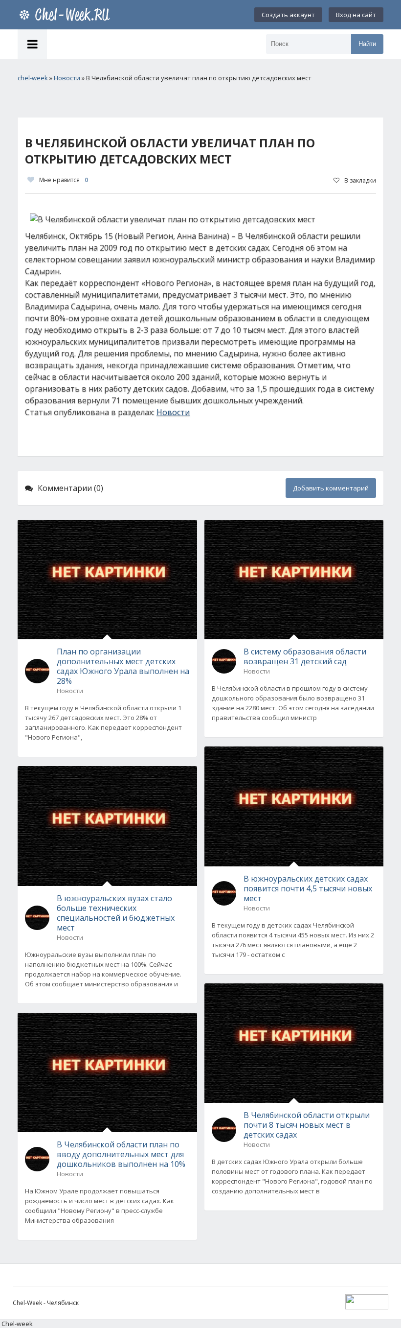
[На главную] (66, 14)
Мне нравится (63, 180)
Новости (173, 412)
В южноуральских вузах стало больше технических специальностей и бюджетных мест (116, 912)
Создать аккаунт (288, 14)
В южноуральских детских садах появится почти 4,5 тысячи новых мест (308, 888)
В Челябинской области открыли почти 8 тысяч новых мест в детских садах (307, 1125)
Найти (367, 43)
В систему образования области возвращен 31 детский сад (305, 656)
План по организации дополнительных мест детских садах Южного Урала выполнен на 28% (123, 666)
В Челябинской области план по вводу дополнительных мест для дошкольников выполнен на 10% (121, 1154)
